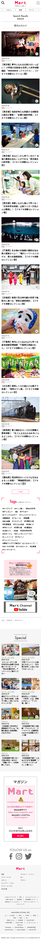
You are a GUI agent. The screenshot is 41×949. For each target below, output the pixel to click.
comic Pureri (19, 922)
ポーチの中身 (9, 546)
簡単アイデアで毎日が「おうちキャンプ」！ (21, 543)
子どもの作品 (19, 524)
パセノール (17, 518)
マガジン (9, 10)
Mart (14, 918)
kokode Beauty (19, 927)
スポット (4, 880)
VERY (20, 915)
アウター (24, 512)
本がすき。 (20, 925)
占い (21, 877)
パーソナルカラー (10, 515)
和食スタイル (10, 920)
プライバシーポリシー (29, 901)
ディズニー (8, 512)
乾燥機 (26, 518)
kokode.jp (8, 927)
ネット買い (19, 508)
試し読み (20, 836)
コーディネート (10, 550)
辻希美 (33, 546)
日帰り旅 (18, 527)
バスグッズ (17, 521)
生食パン (30, 524)
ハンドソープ (8, 537)
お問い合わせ (9, 899)
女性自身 (20, 920)
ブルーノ (20, 537)
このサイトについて (10, 897)
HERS (34, 915)
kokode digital (21, 929)
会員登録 (19, 899)
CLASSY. (12, 915)
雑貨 (20, 10)
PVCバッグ (8, 527)
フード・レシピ (6, 877)
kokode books (9, 929)
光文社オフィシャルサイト (12, 901)
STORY (27, 915)
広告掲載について (30, 899)
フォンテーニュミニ (11, 540)
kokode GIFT (32, 929)
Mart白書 (4, 889)
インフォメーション (30, 897)
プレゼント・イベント (27, 874)
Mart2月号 (31, 508)
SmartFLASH (30, 920)
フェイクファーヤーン (28, 515)
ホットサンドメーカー (24, 534)
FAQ (20, 897)
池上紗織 (7, 521)
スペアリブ (8, 509)
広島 (16, 531)
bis (27, 918)
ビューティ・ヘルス (7, 883)
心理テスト (8, 531)
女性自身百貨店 (31, 927)
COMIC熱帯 (8, 922)
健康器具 (7, 518)
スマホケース (22, 546)
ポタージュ (8, 534)
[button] (1, 9)
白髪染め (28, 528)
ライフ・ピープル (6, 886)
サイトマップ (20, 904)
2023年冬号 (27, 530)
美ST (21, 918)
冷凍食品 (7, 524)
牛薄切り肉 (29, 521)
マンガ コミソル (31, 922)
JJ (5, 915)
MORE (20, 492)
